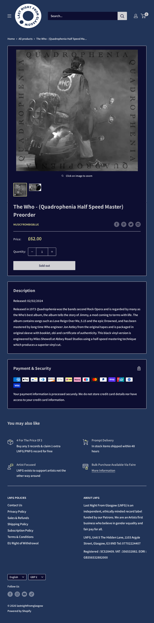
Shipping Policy (18, 524)
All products (25, 38)
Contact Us (15, 505)
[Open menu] (9, 15)
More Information (103, 470)
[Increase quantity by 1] (52, 252)
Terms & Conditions (20, 537)
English (14, 577)
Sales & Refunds (18, 518)
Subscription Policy (20, 530)
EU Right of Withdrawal (23, 543)
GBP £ (33, 577)
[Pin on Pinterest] (123, 224)
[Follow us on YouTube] (24, 594)
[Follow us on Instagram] (17, 594)
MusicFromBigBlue (26, 224)
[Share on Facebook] (116, 224)
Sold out (44, 266)
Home (11, 38)
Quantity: (19, 251)
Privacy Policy (17, 511)
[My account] (136, 16)
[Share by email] (138, 224)
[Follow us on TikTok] (31, 594)
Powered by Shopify (19, 611)
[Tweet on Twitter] (131, 224)
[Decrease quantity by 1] (32, 252)
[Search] (122, 16)
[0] (143, 16)
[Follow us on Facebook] (10, 594)
